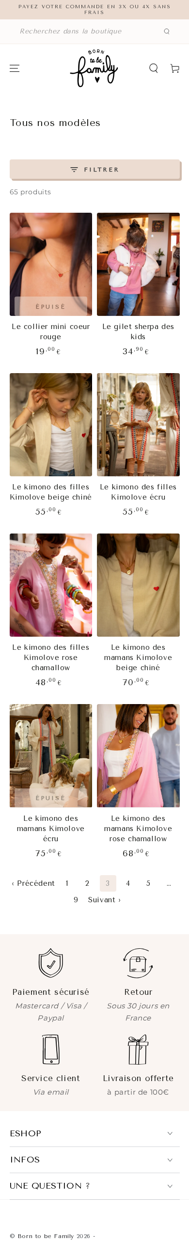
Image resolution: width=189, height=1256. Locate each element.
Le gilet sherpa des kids (138, 331)
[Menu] (14, 68)
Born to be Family (45, 1236)
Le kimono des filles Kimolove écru (138, 492)
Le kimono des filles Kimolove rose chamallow (50, 657)
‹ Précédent (33, 883)
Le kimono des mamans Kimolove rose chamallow (138, 828)
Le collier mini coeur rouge (51, 331)
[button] (94, 31)
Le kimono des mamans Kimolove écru (51, 828)
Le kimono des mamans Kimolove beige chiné (138, 657)
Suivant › (104, 899)
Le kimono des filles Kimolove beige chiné (51, 492)
